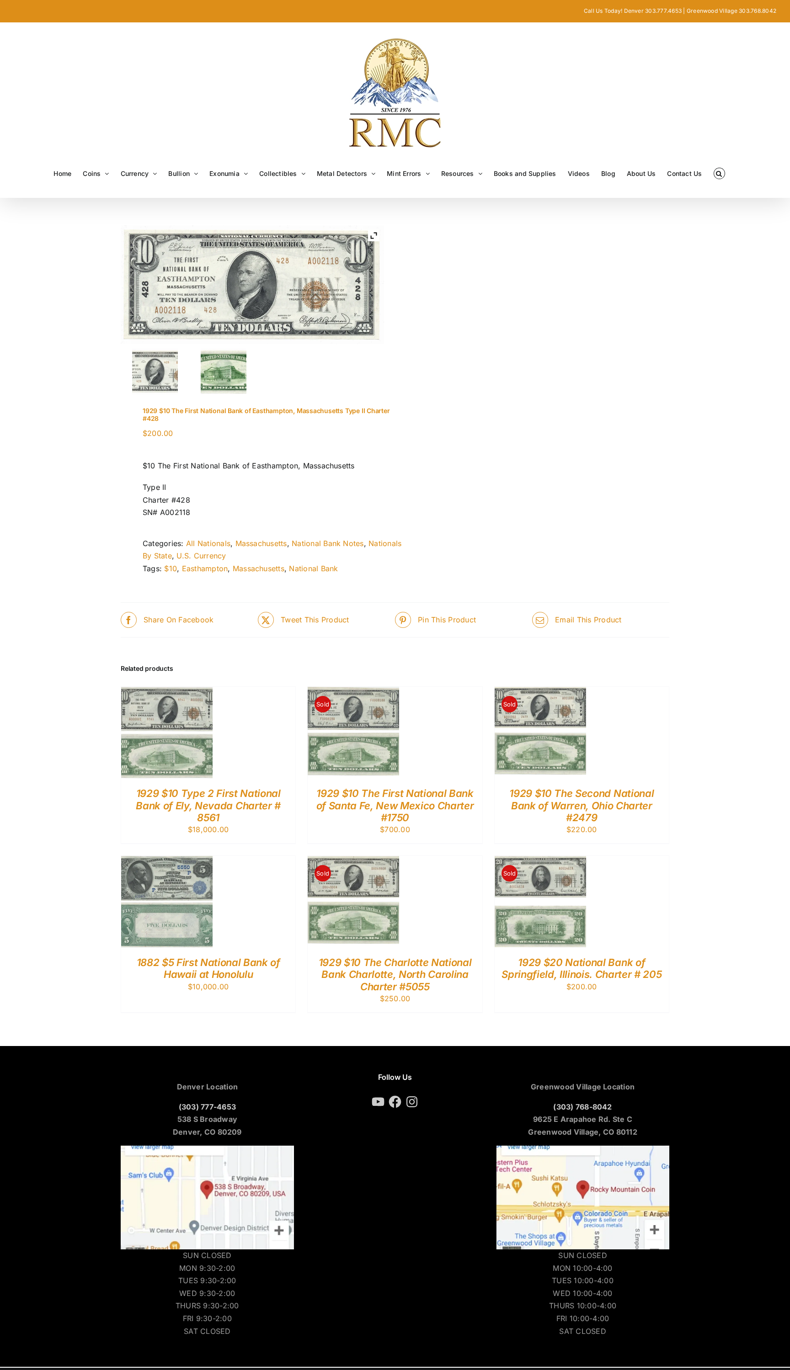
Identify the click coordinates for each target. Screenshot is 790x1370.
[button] (719, 173)
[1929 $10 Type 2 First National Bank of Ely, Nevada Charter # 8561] (167, 692)
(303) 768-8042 (582, 1106)
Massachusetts (261, 543)
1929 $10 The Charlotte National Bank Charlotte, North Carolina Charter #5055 (395, 974)
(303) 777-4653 (207, 1106)
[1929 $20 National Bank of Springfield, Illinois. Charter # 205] (540, 861)
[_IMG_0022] (155, 371)
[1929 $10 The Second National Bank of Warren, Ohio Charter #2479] (540, 692)
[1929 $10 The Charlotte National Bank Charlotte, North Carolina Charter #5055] (353, 861)
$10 (170, 568)
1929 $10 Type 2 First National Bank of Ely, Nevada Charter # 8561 (208, 805)
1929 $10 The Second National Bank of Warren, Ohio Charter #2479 (581, 805)
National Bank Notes (328, 543)
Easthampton (205, 568)
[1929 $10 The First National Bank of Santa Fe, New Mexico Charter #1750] (353, 692)
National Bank (313, 568)
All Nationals (208, 543)
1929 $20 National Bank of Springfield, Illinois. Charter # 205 (582, 968)
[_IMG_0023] (224, 371)
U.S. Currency (201, 555)
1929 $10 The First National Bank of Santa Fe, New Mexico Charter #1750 (395, 805)
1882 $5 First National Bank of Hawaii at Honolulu (208, 968)
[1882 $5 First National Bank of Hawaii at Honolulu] (167, 861)
